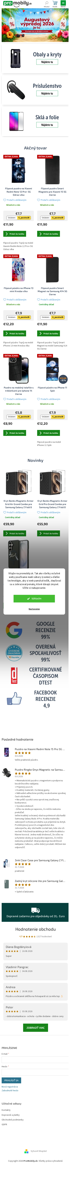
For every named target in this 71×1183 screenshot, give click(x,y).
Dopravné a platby (11, 1115)
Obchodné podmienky (13, 1119)
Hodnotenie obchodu (35, 928)
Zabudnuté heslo (10, 1090)
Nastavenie (34, 609)
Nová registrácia (10, 1086)
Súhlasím (36, 598)
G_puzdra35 (23, 217)
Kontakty (6, 1110)
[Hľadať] (46, 4)
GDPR (4, 1124)
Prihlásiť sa (11, 1080)
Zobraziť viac (36, 1027)
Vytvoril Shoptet (39, 1151)
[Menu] (63, 4)
